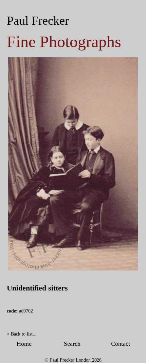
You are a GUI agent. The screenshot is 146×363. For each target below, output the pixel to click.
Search (72, 343)
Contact (120, 343)
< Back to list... (22, 334)
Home (24, 343)
